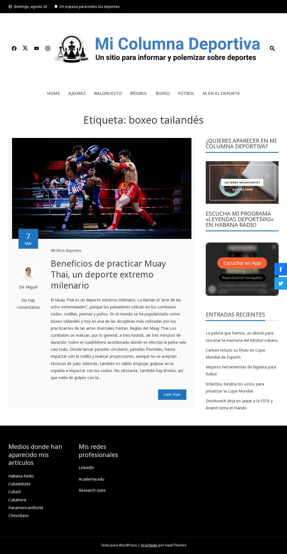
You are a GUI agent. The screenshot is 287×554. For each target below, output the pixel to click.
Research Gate (92, 490)
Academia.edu (91, 479)
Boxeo (163, 93)
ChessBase (18, 515)
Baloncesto (108, 93)
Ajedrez (77, 93)
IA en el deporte (221, 93)
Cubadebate (19, 483)
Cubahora (17, 499)
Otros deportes (68, 250)
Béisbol (138, 93)
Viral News (149, 545)
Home (53, 93)
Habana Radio (21, 476)
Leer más (172, 394)
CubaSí (14, 491)
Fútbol (186, 93)
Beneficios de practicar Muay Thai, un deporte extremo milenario (108, 274)
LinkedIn (86, 467)
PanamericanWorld (25, 507)
